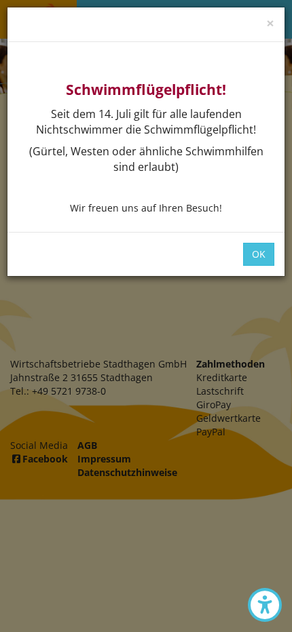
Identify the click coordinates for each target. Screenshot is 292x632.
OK (259, 254)
